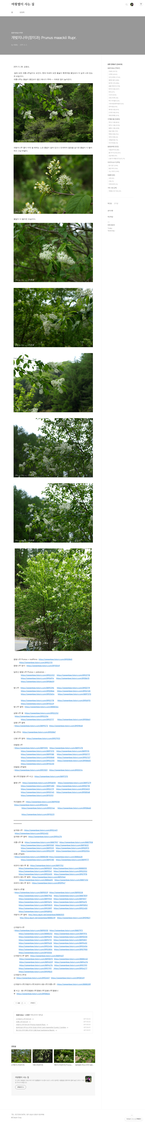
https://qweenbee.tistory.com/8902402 (31, 833)
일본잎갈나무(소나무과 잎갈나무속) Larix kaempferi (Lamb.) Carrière (41, 1027)
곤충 (111, 181)
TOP (132, 1115)
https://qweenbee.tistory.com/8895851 (70, 940)
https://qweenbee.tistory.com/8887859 (70, 895)
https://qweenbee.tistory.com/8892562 (49, 877)
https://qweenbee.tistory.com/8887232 (71, 880)
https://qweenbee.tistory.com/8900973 (72, 848)
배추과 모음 (114, 89)
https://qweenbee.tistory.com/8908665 (74, 760)
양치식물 (113, 106)
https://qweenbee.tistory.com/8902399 (37, 851)
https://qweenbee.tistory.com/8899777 (72, 860)
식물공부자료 (114, 150)
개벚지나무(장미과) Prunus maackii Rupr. (31, 1024)
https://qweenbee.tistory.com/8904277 (70, 968)
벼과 (112, 92)
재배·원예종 (114, 115)
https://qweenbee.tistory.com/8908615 (72, 678)
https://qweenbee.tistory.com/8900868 (37, 757)
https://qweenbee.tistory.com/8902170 (35, 662)
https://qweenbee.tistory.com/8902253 (37, 675)
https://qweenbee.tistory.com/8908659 (37, 681)
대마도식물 (113, 137)
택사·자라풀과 (114, 101)
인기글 (116, 203)
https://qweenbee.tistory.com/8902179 (37, 789)
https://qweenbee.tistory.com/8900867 (39, 732)
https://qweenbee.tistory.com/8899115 (72, 751)
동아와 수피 (114, 83)
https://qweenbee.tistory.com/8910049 (43, 666)
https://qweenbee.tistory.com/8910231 (38, 814)
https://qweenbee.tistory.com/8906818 (39, 783)
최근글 (110, 203)
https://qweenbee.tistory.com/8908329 (68, 978)
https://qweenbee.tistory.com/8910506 (35, 952)
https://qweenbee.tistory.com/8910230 (37, 764)
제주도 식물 (114, 125)
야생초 (113, 71)
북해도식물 (114, 134)
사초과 (112, 95)
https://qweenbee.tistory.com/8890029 (31, 892)
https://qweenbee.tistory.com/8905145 (37, 792)
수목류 (27, 1015)
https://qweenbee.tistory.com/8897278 (66, 748)
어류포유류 (113, 184)
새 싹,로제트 (114, 77)
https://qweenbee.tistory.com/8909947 (48, 883)
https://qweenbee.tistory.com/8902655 (35, 874)
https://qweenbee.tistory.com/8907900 (70, 949)
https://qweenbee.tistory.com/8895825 (35, 905)
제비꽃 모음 (114, 109)
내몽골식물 (113, 140)
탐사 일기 (113, 165)
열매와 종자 (114, 80)
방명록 (22, 12)
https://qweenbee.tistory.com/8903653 (73, 789)
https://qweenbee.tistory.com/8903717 (37, 719)
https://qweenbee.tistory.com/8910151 (37, 795)
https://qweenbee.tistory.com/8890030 (31, 930)
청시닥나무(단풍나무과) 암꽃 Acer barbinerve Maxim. (35, 1030)
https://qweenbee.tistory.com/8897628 (35, 943)
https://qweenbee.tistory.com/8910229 (37, 703)
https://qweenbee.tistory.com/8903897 (35, 908)
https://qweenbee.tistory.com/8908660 (74, 808)
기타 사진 (112, 188)
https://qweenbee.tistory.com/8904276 (45, 836)
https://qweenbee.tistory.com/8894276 (71, 962)
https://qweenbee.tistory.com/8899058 (43, 802)
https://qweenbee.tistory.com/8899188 (37, 754)
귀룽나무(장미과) (22, 1022)
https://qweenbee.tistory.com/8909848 (66, 726)
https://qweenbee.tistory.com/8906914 (37, 678)
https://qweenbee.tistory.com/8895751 (35, 940)
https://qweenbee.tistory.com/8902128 (73, 691)
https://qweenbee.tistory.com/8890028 (66, 892)
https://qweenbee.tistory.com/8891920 (35, 899)
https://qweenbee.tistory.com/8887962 (35, 895)
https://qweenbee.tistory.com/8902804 (35, 949)
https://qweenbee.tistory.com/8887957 (41, 842)
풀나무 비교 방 (115, 153)
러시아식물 (113, 143)
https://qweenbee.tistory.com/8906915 (74, 700)
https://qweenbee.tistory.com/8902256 (31, 716)
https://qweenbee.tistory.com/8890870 (36, 959)
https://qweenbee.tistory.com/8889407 (47, 956)
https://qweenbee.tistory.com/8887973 (66, 930)
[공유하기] (22, 1003)
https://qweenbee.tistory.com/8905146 (38, 808)
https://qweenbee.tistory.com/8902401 (41, 830)
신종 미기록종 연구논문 (117, 158)
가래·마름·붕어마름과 (116, 104)
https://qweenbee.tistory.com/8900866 (37, 691)
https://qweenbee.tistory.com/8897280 (37, 786)
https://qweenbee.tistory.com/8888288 (31, 857)
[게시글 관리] (25, 1003)
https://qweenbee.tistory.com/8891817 (70, 899)
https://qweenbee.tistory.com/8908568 (73, 792)
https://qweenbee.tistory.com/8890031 (35, 868)
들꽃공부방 (113, 146)
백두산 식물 (114, 122)
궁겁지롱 (113, 156)
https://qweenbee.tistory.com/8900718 (73, 786)
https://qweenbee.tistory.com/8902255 (37, 760)
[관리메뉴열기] (141, 4)
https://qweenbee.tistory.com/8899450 (70, 943)
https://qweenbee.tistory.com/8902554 (73, 851)
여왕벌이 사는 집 (22, 4)
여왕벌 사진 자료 (115, 191)
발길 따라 (113, 168)
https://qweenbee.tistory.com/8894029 (36, 962)
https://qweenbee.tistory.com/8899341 (35, 871)
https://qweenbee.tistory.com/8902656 (70, 946)
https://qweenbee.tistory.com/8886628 (65, 857)
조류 (111, 178)
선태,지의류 (113, 98)
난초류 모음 (114, 112)
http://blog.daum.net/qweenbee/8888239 (37, 918)
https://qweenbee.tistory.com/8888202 (35, 933)
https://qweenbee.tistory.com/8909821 (73, 918)
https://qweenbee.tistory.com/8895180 (37, 860)
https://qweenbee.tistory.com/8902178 (37, 700)
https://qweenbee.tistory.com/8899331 (37, 848)
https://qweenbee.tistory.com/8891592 (31, 748)
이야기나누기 (114, 162)
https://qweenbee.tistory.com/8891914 (70, 933)
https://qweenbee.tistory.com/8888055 (70, 868)
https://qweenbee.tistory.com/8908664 (33, 994)
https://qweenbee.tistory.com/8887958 (76, 842)
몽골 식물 (113, 131)
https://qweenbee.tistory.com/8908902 (35, 911)
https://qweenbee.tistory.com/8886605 (36, 880)
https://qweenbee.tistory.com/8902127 (73, 757)
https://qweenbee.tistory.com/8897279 (74, 783)
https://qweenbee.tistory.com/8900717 (73, 754)
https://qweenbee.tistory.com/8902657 (33, 978)
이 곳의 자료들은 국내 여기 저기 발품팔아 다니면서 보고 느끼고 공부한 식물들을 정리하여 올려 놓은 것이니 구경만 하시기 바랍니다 (49, 1081)
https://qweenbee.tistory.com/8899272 (31, 726)
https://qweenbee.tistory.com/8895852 (71, 905)
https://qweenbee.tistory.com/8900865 (55, 659)
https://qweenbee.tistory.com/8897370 (74, 694)
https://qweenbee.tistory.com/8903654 (37, 694)
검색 (126, 4)
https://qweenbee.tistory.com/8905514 (66, 770)
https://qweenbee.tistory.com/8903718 (73, 675)
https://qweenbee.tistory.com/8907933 (43, 738)
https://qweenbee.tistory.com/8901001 (31, 770)
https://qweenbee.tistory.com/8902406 (35, 946)
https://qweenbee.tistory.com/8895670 (70, 902)
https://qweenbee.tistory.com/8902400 (70, 908)
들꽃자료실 (20, 1015)
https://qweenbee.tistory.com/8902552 (70, 871)
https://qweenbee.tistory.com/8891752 (46, 865)
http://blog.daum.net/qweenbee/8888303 (46, 914)
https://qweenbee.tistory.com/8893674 (35, 902)
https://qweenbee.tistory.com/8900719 (73, 688)
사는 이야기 (114, 171)
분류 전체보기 (115, 64)
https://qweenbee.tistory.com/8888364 (41, 707)
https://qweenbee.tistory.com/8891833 (72, 845)
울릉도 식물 (114, 128)
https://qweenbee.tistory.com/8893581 (37, 845)
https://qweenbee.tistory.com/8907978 (70, 874)
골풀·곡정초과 (114, 86)
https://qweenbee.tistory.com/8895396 (37, 688)
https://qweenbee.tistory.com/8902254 (31, 805)
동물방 (111, 175)
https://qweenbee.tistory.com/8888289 (74, 984)
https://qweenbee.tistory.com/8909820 (35, 971)
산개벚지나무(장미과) (23, 1019)
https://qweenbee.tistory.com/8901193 (70, 965)
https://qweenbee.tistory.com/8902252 (41, 713)
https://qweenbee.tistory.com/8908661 (73, 719)
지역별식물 (114, 119)
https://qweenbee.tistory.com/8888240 (71, 959)
